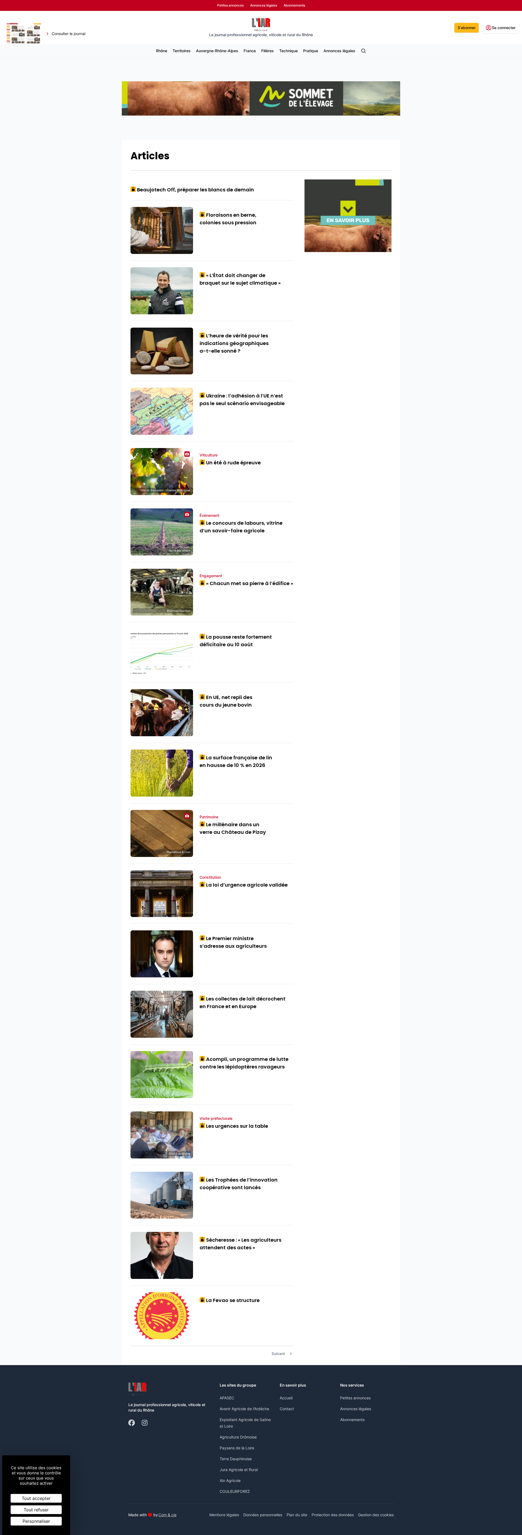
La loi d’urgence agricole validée (245, 884)
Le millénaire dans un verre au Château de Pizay (233, 828)
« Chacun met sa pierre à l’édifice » (247, 583)
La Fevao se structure (231, 1300)
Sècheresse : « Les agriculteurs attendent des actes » (240, 1243)
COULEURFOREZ (235, 1491)
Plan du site (297, 1514)
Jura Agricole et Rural (239, 1469)
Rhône (161, 50)
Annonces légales (339, 50)
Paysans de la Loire (237, 1448)
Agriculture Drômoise (238, 1437)
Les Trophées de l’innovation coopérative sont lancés (239, 1183)
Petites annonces (355, 1398)
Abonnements (352, 1419)
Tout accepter (36, 1498)
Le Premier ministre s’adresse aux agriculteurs (233, 942)
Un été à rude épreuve (231, 462)
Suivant (278, 1353)
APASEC (227, 1398)
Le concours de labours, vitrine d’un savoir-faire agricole (241, 527)
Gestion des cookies (376, 1514)
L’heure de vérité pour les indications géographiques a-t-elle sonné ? (234, 343)
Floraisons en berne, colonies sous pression (228, 219)
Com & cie (167, 1514)
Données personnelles (262, 1514)
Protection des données (333, 1514)
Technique (288, 50)
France (250, 50)
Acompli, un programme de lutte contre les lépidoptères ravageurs (244, 1063)
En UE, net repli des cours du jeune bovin (226, 701)
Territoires (182, 50)
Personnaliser (36, 1521)
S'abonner (467, 27)
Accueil (286, 1398)
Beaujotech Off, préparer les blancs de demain (193, 189)
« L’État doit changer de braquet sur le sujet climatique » (240, 279)
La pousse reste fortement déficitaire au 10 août (236, 640)
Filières (267, 50)
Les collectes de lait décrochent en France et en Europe (242, 1002)
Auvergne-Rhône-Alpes (217, 50)
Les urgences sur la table (235, 1126)
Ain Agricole (230, 1480)
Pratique (310, 50)
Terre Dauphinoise (236, 1458)
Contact (287, 1408)
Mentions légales (224, 1514)
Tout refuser (36, 1509)
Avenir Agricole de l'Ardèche (244, 1408)
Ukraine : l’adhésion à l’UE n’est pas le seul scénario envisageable (242, 399)
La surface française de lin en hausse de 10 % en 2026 (236, 761)
